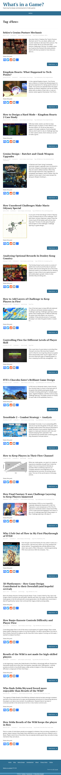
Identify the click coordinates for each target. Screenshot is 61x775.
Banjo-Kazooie (45, 625)
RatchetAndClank (50, 159)
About (37, 762)
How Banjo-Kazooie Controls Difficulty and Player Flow (28, 621)
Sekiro (46, 35)
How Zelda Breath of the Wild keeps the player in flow (30, 723)
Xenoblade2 (53, 420)
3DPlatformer (40, 159)
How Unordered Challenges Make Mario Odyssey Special (26, 207)
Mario (51, 211)
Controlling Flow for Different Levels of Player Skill (30, 341)
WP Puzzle (55, 769)
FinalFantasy (49, 382)
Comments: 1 (16, 345)
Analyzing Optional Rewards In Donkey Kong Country (29, 257)
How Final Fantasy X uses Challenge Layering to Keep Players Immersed (29, 495)
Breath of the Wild (39, 659)
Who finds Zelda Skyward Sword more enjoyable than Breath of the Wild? (25, 689)
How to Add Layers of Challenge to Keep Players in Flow (26, 300)
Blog (14, 762)
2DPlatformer (41, 261)
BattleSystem (40, 77)
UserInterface (6, 160)
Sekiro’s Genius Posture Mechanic (22, 32)
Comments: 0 (15, 120)
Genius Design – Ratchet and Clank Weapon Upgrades (28, 155)
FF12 (35, 538)
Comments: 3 (15, 77)
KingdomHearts (49, 77)
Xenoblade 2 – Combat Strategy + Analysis (27, 417)
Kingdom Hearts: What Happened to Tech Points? (27, 73)
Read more (52, 64)
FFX (45, 382)
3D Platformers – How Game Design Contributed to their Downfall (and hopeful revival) (28, 586)
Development (30, 762)
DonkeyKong (47, 261)
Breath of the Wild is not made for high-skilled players (30, 655)
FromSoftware (41, 35)
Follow (51, 762)
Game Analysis (21, 35)
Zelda (47, 659)
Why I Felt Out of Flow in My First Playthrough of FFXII (30, 535)
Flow (36, 35)
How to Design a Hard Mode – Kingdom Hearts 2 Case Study (30, 116)
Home (9, 762)
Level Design (47, 211)
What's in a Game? (23, 4)
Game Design (28, 35)
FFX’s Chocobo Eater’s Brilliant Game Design (29, 379)
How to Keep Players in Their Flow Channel (28, 455)
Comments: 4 (16, 420)
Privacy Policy (43, 762)
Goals (48, 420)
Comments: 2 (13, 35)
